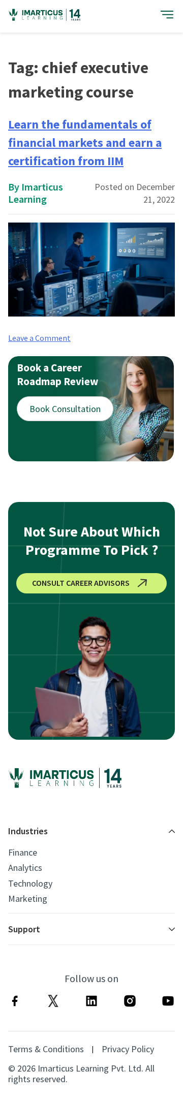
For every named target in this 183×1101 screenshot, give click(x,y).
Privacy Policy (128, 1049)
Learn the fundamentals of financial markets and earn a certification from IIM (85, 142)
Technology (30, 883)
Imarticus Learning (35, 192)
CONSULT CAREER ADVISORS (81, 583)
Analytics (25, 867)
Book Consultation (65, 409)
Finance (22, 852)
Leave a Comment (39, 338)
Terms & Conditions (46, 1049)
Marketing (27, 898)
